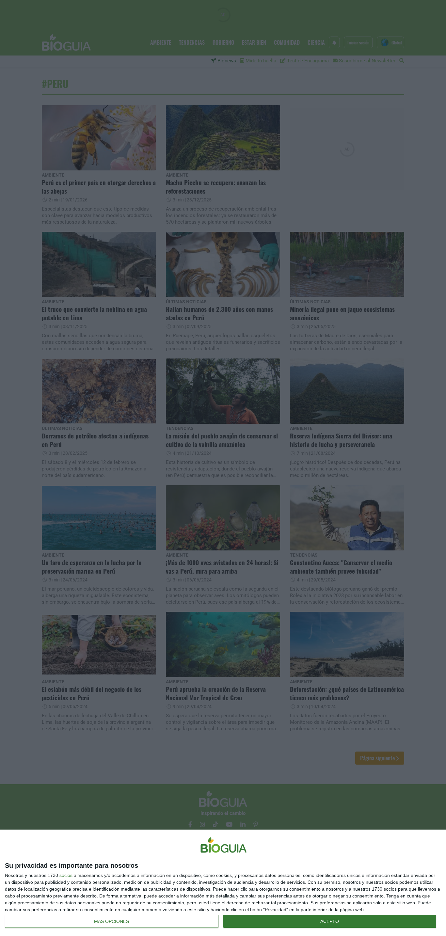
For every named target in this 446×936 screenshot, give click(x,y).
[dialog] (223, 883)
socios (65, 875)
